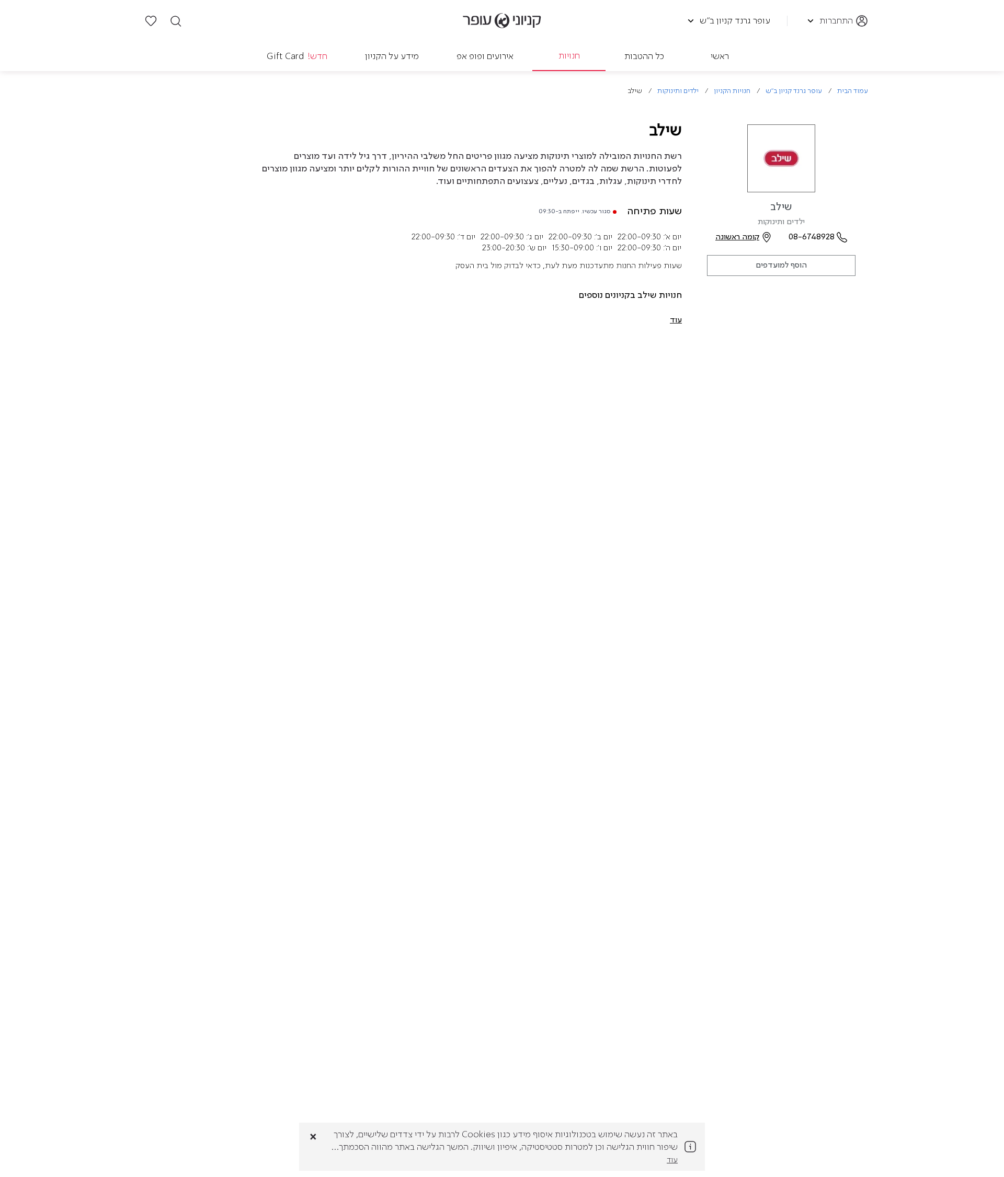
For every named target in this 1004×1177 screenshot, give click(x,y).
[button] (676, 320)
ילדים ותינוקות (678, 91)
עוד (672, 1160)
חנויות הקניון (732, 91)
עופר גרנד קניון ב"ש (794, 91)
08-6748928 (812, 237)
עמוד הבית (852, 91)
